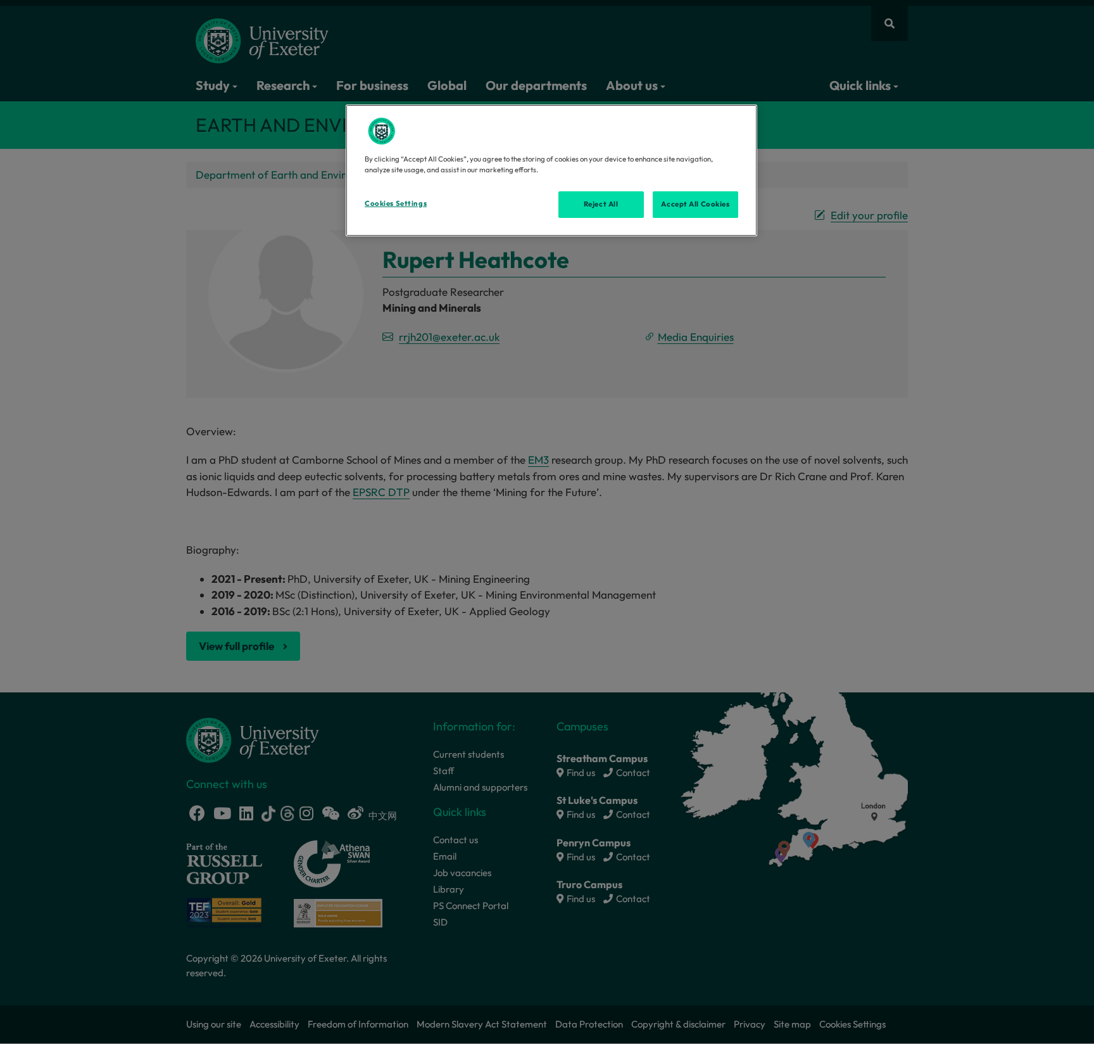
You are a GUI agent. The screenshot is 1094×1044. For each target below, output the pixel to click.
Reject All (601, 204)
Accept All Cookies (695, 204)
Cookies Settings (396, 203)
